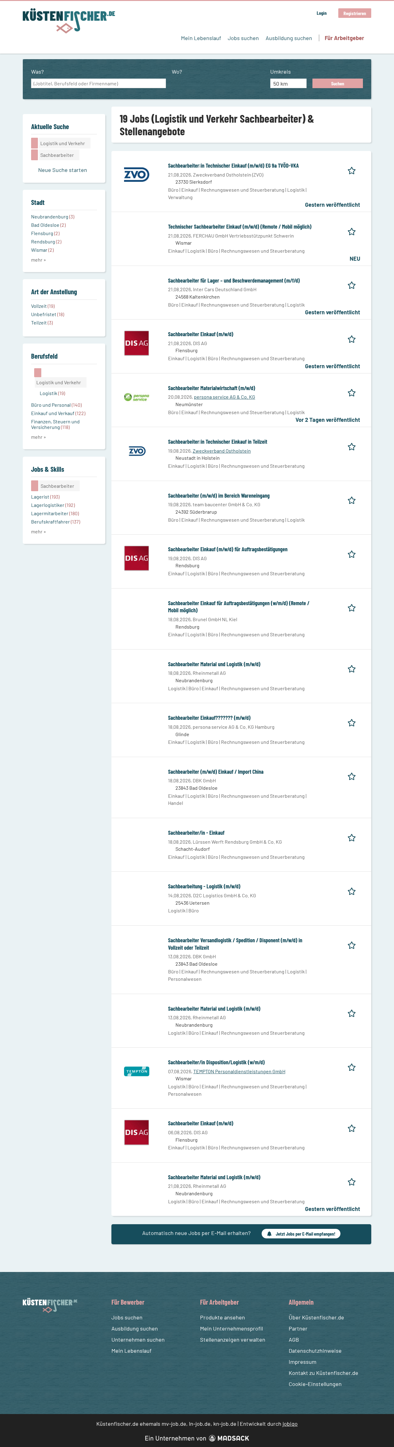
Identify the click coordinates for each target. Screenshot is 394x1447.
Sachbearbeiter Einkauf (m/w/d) (200, 334)
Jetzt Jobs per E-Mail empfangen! (305, 1234)
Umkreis (280, 71)
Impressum (302, 1361)
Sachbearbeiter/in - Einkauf (196, 832)
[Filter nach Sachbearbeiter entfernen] (34, 485)
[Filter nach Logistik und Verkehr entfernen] (38, 372)
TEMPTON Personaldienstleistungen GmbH (239, 1071)
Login (322, 13)
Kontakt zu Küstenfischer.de (323, 1372)
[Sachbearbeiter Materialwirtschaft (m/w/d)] (136, 396)
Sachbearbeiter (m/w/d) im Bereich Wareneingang (219, 495)
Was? (37, 71)
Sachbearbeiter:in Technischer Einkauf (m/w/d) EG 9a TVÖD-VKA (233, 165)
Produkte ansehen (222, 1317)
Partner (298, 1328)
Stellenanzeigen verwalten (232, 1339)
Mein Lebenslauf (201, 38)
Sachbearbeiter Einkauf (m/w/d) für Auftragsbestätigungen (227, 549)
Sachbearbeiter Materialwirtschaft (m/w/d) (211, 388)
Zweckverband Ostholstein (222, 451)
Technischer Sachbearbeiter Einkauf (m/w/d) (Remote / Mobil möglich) (240, 226)
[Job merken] (354, 169)
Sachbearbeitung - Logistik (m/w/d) (204, 886)
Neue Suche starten (62, 169)
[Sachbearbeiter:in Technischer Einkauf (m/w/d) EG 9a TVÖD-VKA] (136, 174)
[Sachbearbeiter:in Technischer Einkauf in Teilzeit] (136, 450)
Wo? (177, 71)
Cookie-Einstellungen (315, 1383)
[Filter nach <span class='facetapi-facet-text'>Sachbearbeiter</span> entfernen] (34, 154)
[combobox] (98, 83)
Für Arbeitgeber (344, 38)
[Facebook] (28, 1327)
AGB (294, 1339)
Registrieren (355, 13)
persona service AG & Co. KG (224, 397)
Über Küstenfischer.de (316, 1317)
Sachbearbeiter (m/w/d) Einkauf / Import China (215, 771)
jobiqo (290, 1423)
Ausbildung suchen (289, 38)
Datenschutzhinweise (315, 1350)
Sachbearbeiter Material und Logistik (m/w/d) (214, 664)
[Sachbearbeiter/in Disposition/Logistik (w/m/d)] (136, 1070)
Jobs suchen (243, 38)
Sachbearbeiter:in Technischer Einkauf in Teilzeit (217, 441)
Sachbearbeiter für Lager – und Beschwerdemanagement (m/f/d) (234, 280)
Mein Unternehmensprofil (231, 1328)
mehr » (38, 260)
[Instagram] (39, 1327)
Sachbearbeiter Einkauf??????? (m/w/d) (209, 717)
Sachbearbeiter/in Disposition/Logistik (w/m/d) (216, 1062)
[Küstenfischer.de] (69, 21)
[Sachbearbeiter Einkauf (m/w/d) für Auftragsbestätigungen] (136, 557)
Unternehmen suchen (138, 1339)
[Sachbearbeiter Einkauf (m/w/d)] (136, 342)
